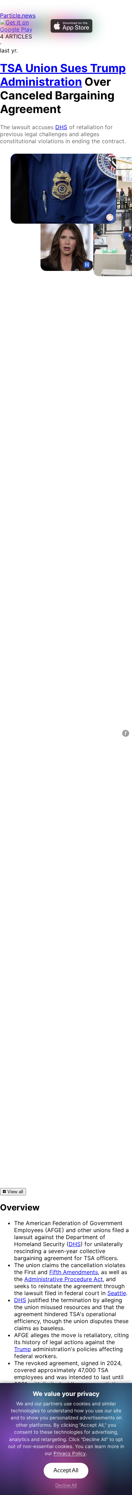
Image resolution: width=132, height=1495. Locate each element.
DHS (61, 127)
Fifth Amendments (73, 1272)
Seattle (116, 1293)
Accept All (66, 1470)
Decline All (66, 1485)
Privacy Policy (70, 1453)
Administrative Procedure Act (63, 1279)
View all (14, 1191)
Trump (22, 1349)
